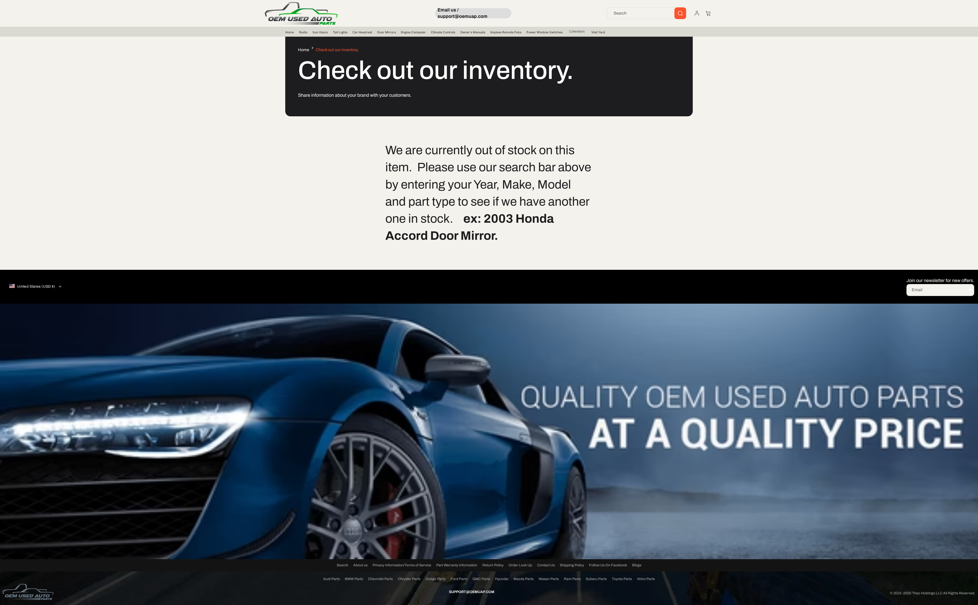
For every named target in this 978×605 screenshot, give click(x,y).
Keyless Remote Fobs (505, 32)
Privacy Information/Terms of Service (402, 565)
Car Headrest (362, 32)
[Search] (680, 13)
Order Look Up (520, 565)
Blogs (636, 565)
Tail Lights (340, 32)
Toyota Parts (622, 579)
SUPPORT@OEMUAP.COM (471, 592)
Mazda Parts (523, 579)
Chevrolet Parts (380, 579)
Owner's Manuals (472, 32)
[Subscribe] (968, 289)
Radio (303, 32)
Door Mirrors (386, 32)
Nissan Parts (549, 579)
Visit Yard (598, 32)
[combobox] (646, 13)
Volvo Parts (646, 579)
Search (342, 565)
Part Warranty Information (456, 565)
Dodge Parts (435, 579)
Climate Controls (443, 32)
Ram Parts (572, 579)
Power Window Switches (544, 32)
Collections (577, 31)
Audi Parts (331, 579)
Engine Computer (413, 32)
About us (360, 565)
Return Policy (493, 565)
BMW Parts (354, 579)
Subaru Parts (596, 579)
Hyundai (501, 579)
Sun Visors (320, 32)
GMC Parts (481, 579)
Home (289, 32)
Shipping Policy (572, 565)
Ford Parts (459, 579)
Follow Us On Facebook (608, 565)
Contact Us (546, 565)
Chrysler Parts (409, 579)
